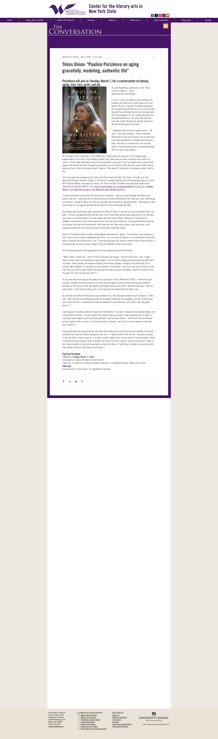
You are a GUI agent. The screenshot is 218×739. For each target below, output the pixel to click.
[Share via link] (82, 381)
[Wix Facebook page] (152, 15)
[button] (112, 20)
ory (120, 720)
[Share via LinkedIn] (76, 381)
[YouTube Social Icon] (167, 15)
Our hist (115, 720)
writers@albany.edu (55, 726)
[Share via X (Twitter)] (70, 381)
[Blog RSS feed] (165, 26)
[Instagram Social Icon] (160, 15)
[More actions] (154, 57)
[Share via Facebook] (63, 381)
